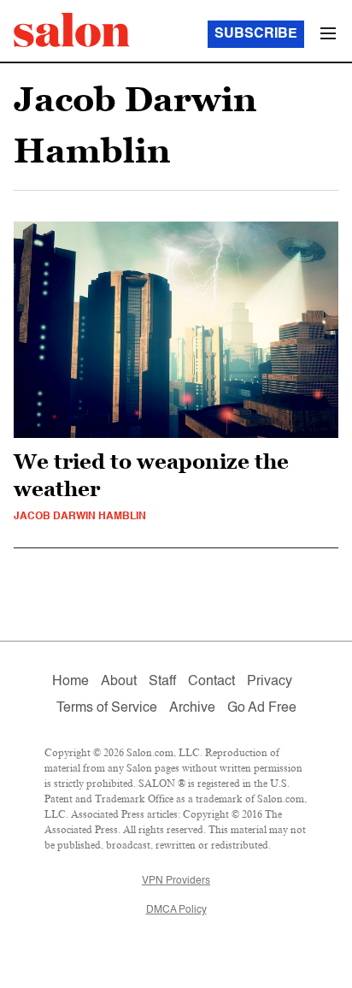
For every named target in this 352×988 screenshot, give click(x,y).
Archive (192, 708)
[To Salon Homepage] (72, 30)
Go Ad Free (261, 708)
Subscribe (255, 34)
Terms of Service (106, 708)
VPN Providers (176, 881)
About (119, 682)
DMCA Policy (176, 910)
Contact (211, 682)
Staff (162, 682)
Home (70, 682)
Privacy (269, 682)
